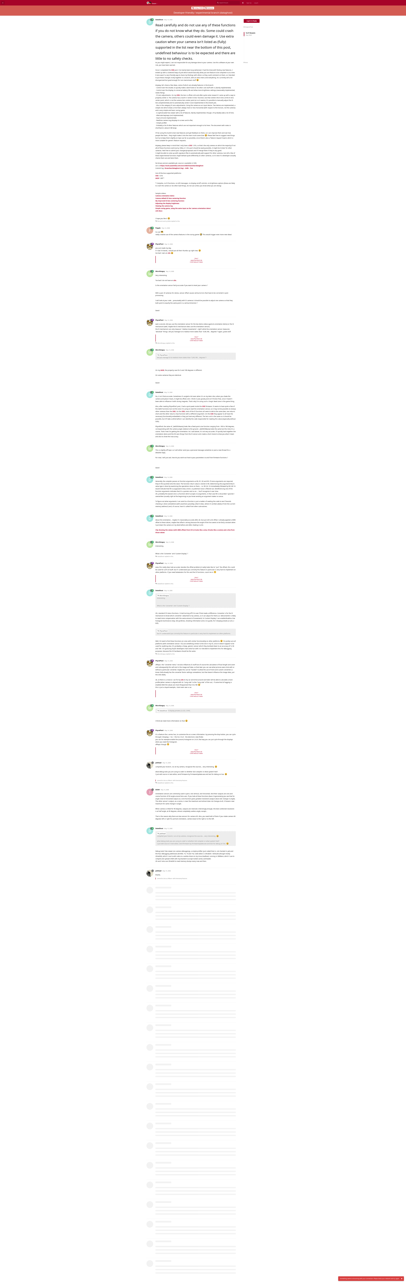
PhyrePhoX (164, 355)
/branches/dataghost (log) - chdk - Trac (178, 168)
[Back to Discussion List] (3, 3)
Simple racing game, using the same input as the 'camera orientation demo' (183, 208)
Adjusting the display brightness (167, 203)
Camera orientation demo (164, 196)
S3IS (203, 406)
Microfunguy (164, 596)
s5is (174, 280)
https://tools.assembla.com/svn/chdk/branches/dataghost (181, 166)
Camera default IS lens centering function (170, 198)
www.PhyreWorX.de (196, 260)
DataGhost (163, 711)
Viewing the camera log (164, 206)
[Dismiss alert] (402, 1279)
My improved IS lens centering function (169, 201)
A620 (157, 178)
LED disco (158, 211)
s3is (169, 253)
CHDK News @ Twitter (196, 262)
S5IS (172, 70)
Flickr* (196, 258)
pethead (163, 834)
